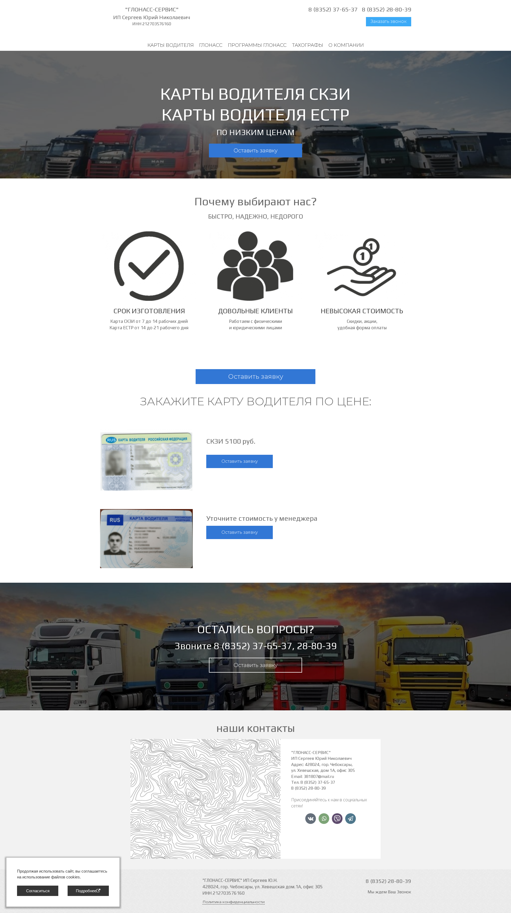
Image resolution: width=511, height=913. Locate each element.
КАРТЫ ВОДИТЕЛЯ (170, 45)
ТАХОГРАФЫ (307, 45)
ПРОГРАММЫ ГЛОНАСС (257, 45)
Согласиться (38, 891)
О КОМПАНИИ (346, 45)
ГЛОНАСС (210, 45)
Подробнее (86, 891)
